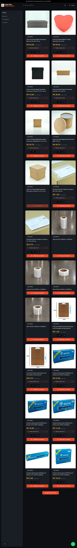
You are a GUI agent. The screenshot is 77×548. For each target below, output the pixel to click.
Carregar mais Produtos (50, 493)
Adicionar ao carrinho (38, 56)
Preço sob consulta (65, 255)
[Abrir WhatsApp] (73, 544)
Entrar (73, 5)
